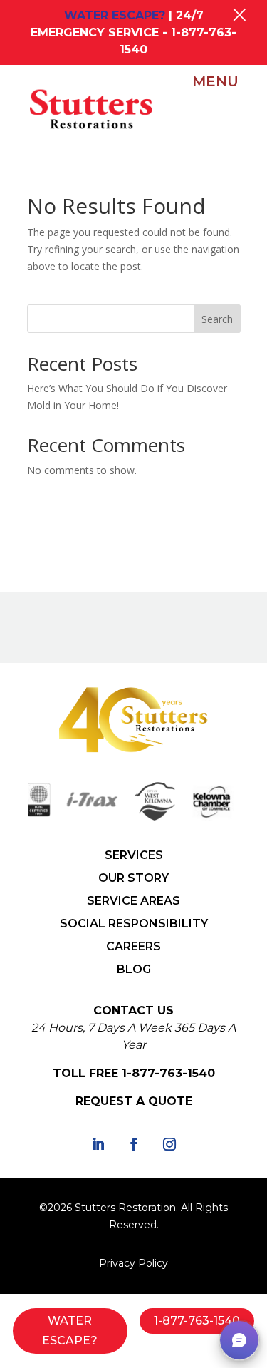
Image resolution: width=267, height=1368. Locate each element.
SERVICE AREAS (133, 900)
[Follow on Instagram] (169, 1144)
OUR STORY (133, 878)
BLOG (134, 969)
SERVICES (134, 855)
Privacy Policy (133, 1263)
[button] (239, 1340)
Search (217, 319)
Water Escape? (70, 1330)
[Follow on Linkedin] (98, 1144)
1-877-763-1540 (168, 1073)
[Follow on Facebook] (134, 1144)
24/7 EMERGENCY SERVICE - (133, 32)
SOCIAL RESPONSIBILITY (134, 923)
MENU (215, 81)
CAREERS (133, 946)
